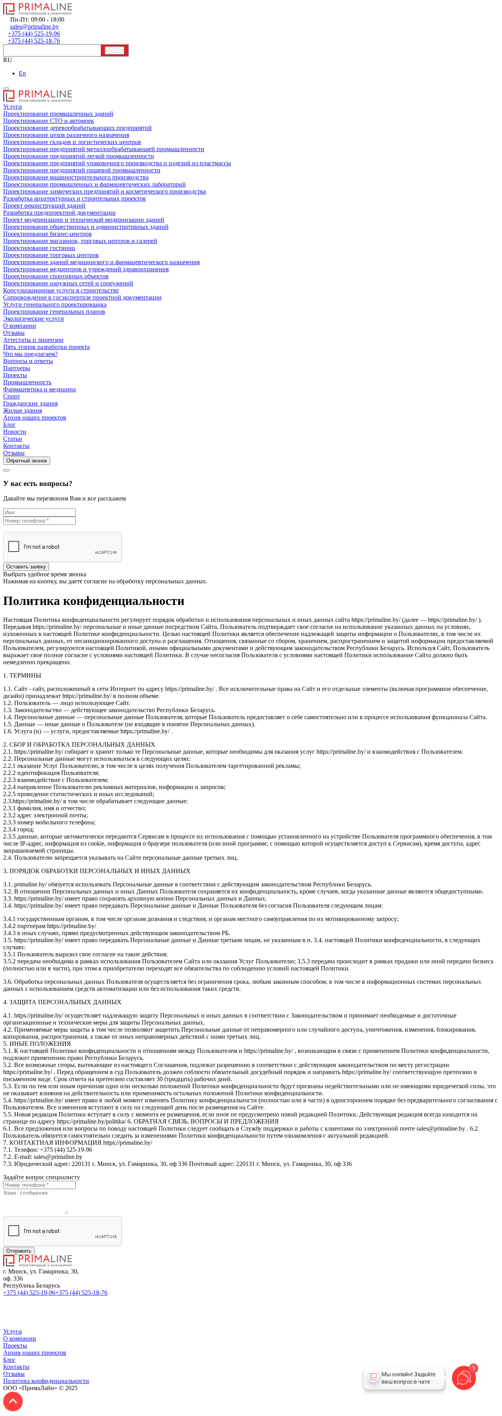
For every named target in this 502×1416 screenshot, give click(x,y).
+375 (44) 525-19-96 (29, 1292)
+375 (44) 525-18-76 (81, 1292)
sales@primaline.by (133, 1292)
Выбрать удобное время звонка (44, 574)
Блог (9, 1359)
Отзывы (14, 1373)
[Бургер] (6, 89)
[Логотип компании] (37, 1264)
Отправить (18, 1251)
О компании (19, 1338)
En (22, 73)
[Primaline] (37, 12)
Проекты (15, 1345)
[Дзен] (7, 1324)
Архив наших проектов (34, 1352)
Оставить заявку (26, 567)
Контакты (16, 1366)
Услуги (12, 1331)
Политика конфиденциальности (46, 1381)
